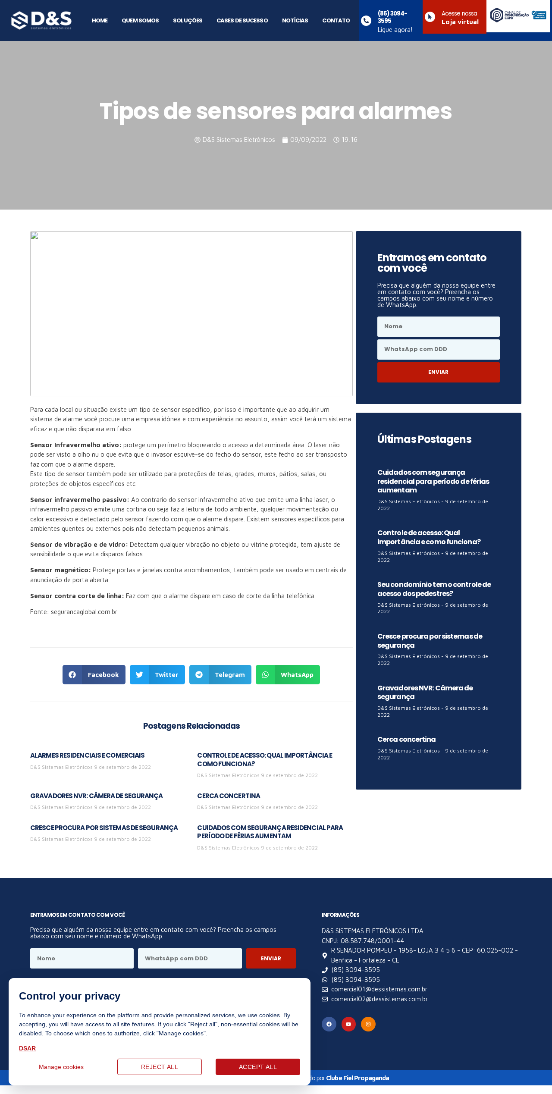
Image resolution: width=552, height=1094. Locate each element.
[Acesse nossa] (430, 17)
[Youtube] (349, 1024)
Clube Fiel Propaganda (357, 1077)
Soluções (187, 20)
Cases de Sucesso (242, 20)
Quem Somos (140, 20)
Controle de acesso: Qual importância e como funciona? (264, 759)
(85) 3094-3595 (392, 17)
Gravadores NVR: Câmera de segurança (96, 795)
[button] (94, 674)
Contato (336, 20)
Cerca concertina (228, 795)
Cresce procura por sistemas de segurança (104, 827)
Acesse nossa (459, 13)
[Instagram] (368, 1024)
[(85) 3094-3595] (366, 21)
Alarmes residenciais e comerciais (87, 755)
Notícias (295, 20)
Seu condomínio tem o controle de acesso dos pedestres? (434, 589)
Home (99, 20)
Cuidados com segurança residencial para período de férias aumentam (270, 832)
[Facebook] (329, 1024)
